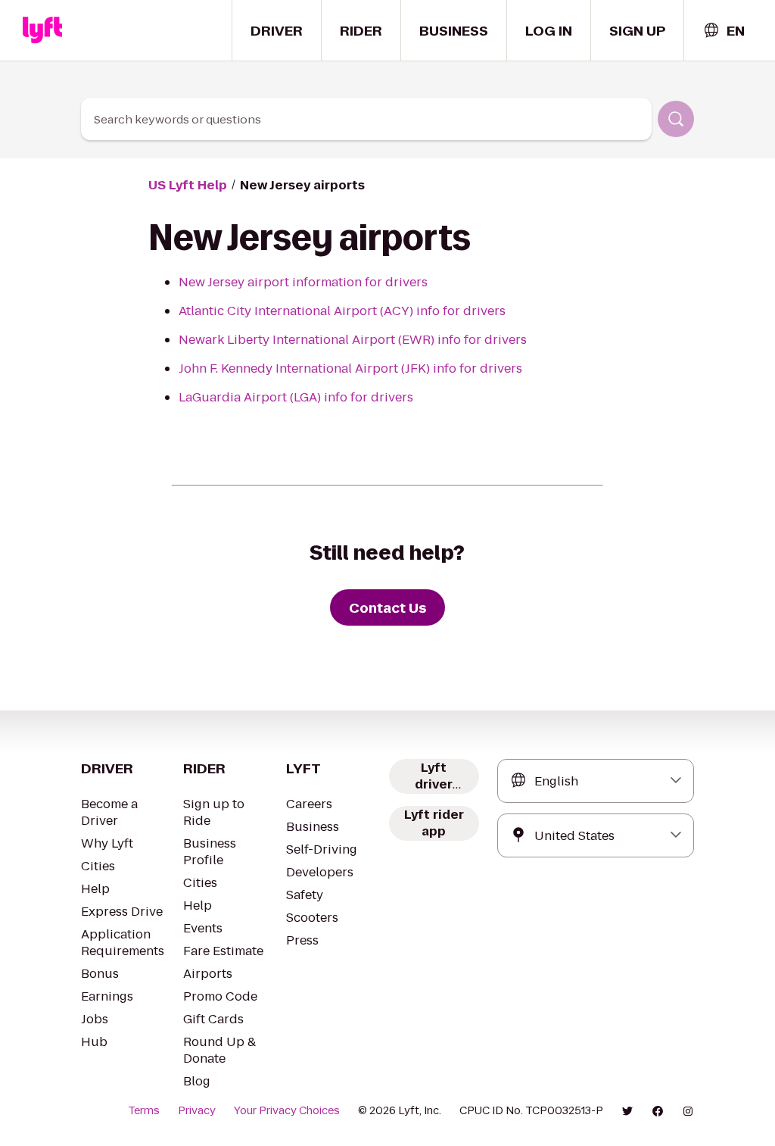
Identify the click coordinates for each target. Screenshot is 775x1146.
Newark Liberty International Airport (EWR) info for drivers (353, 339)
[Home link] (42, 30)
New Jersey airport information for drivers (303, 282)
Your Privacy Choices (287, 1110)
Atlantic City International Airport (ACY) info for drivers (342, 311)
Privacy (197, 1110)
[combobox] (723, 30)
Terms (144, 1110)
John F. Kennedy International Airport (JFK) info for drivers (350, 368)
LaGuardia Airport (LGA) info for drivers (296, 397)
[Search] (676, 119)
